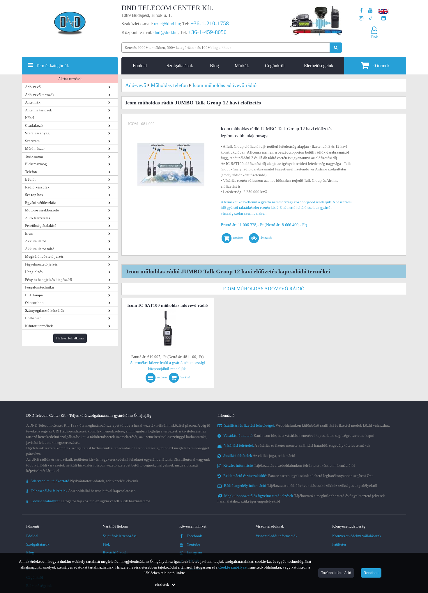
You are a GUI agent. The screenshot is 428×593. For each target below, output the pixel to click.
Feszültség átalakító (40, 225)
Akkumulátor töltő (39, 249)
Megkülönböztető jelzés (44, 256)
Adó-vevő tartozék (39, 94)
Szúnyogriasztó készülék (44, 310)
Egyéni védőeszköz (40, 202)
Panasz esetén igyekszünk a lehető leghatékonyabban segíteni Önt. (298, 475)
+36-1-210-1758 (209, 23)
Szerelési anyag (37, 133)
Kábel (29, 117)
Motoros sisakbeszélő (42, 210)
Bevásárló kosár (115, 552)
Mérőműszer (35, 148)
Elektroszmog (36, 164)
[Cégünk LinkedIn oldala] (383, 18)
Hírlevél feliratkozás (70, 338)
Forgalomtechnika (39, 287)
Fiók (106, 544)
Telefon (31, 172)
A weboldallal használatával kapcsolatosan (81, 491)
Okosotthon (34, 302)
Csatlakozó (34, 125)
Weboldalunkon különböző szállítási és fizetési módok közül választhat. (307, 425)
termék (382, 65)
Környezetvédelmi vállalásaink (356, 536)
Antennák (32, 102)
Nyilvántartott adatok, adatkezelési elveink (82, 481)
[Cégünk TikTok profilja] (370, 18)
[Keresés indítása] (336, 47)
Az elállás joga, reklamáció (259, 455)
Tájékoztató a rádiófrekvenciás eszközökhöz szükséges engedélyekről (300, 485)
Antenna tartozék (38, 110)
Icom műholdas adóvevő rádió (264, 288)
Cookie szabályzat (232, 567)
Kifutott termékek (39, 326)
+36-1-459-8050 (207, 32)
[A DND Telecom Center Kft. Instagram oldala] (361, 18)
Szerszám (32, 141)
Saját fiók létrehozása (120, 536)
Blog (214, 65)
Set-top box (34, 195)
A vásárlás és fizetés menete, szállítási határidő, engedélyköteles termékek (297, 445)
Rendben (371, 573)
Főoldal (140, 65)
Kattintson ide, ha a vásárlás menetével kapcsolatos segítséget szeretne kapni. (299, 435)
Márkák (242, 65)
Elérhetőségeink (318, 65)
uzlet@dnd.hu (167, 23)
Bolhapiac (33, 318)
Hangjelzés (34, 272)
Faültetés (339, 544)
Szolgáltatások (180, 65)
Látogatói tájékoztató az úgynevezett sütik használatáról (88, 501)
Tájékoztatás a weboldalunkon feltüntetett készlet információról (289, 465)
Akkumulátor (35, 241)
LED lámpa (34, 295)
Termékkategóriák (52, 65)
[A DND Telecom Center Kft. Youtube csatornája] (370, 10)
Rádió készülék (37, 187)
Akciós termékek (70, 79)
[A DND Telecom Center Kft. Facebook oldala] (361, 10)
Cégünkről (274, 65)
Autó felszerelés (37, 218)
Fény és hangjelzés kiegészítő (48, 279)
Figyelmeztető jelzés (41, 264)
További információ (336, 573)
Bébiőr (30, 179)
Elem (29, 233)
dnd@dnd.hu (165, 32)
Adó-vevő (33, 87)
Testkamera (34, 156)
